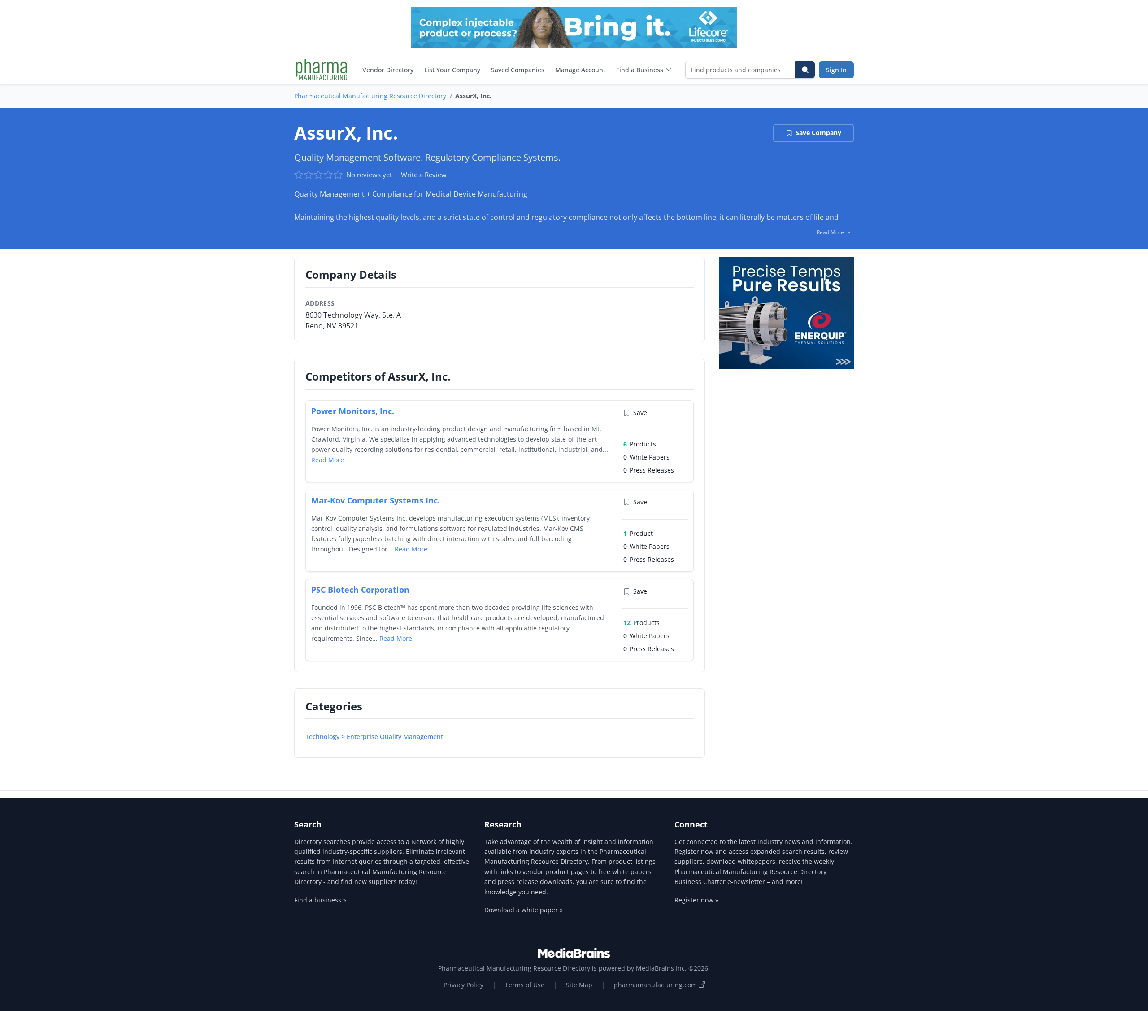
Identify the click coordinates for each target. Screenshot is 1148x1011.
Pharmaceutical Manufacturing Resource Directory (370, 96)
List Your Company (452, 70)
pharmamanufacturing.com (656, 984)
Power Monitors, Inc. (352, 411)
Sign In (836, 70)
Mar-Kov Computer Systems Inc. (375, 500)
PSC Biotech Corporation (360, 589)
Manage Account (580, 70)
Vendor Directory (387, 70)
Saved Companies (517, 70)
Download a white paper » (523, 910)
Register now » (696, 900)
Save (640, 412)
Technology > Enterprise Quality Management (374, 736)
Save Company (818, 132)
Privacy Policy (463, 984)
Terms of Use (524, 984)
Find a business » (320, 900)
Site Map (579, 984)
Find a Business (639, 70)
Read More (327, 459)
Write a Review (424, 174)
